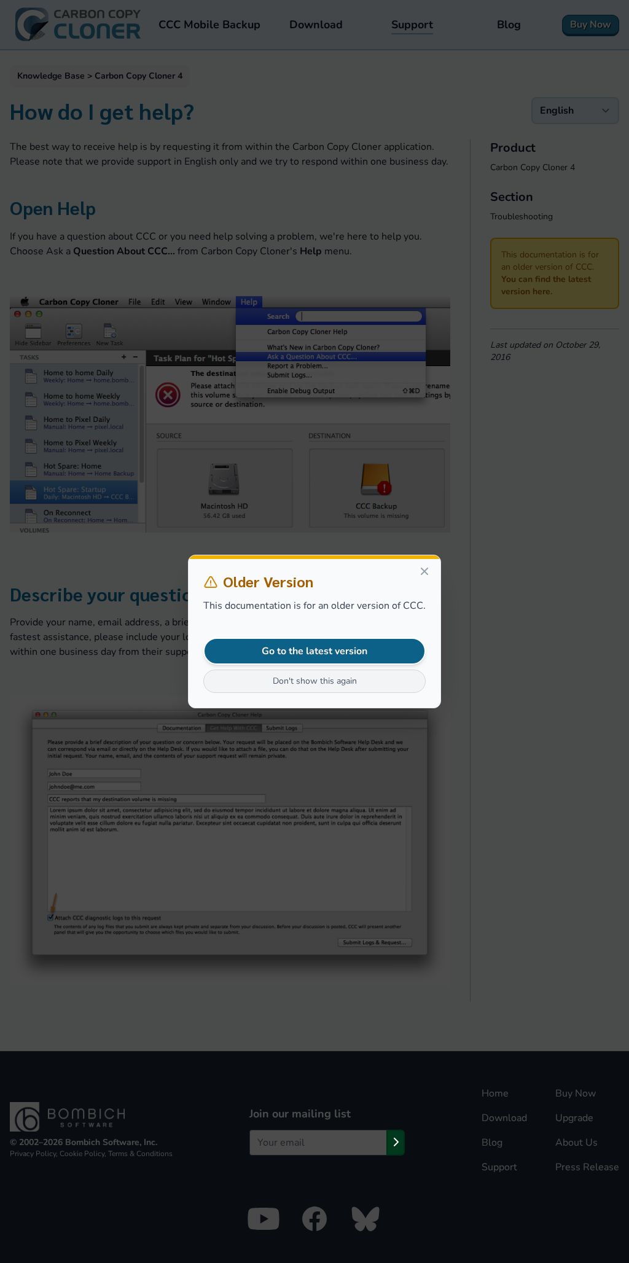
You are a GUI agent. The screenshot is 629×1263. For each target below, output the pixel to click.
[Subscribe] (395, 1142)
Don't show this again (315, 681)
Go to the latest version (314, 651)
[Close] (424, 571)
